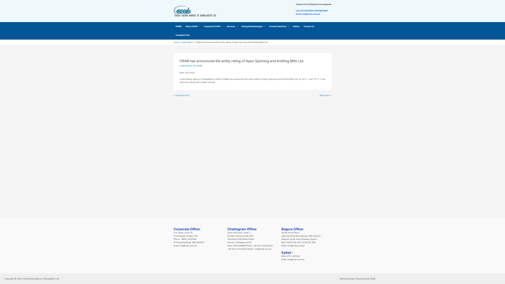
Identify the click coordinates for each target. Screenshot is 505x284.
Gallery (296, 26)
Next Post (325, 95)
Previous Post (181, 95)
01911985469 (321, 10)
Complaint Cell (183, 35)
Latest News (186, 65)
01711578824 (307, 10)
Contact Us (309, 26)
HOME (179, 26)
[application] (198, 26)
